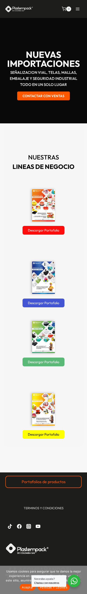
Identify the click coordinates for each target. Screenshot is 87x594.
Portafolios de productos (44, 481)
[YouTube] (38, 526)
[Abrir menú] (77, 8)
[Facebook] (19, 526)
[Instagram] (28, 526)
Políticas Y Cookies (53, 587)
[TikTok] (10, 526)
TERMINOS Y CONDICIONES (44, 508)
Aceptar (27, 587)
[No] (81, 580)
